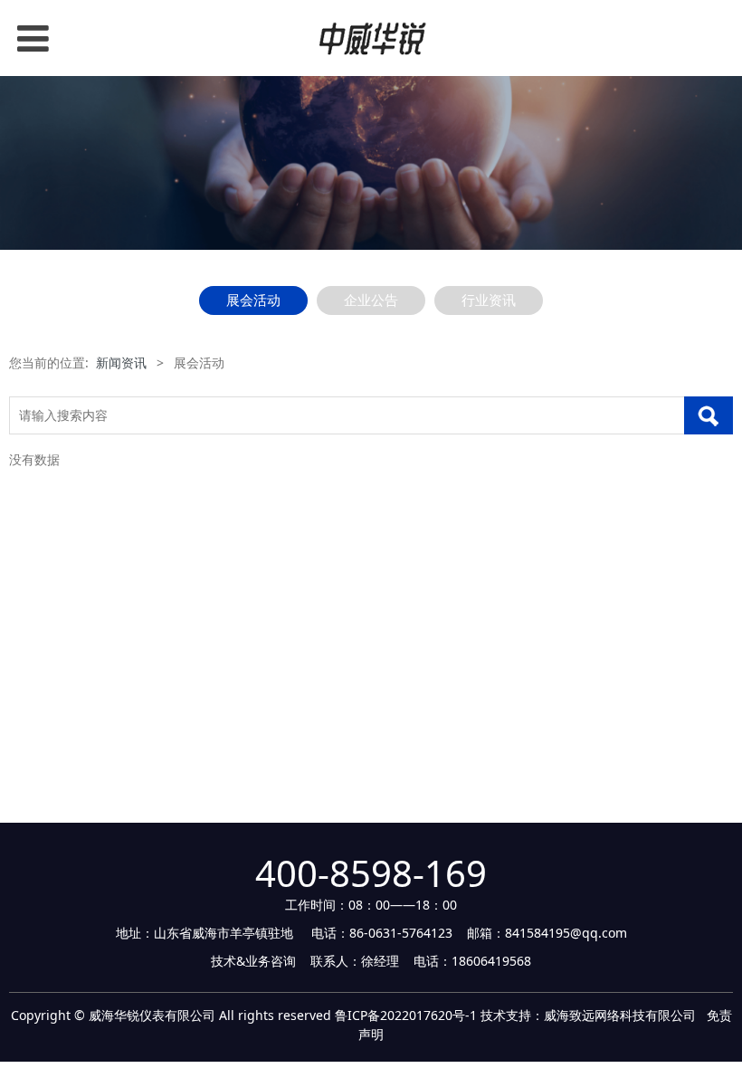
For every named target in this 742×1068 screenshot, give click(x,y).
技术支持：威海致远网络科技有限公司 (588, 1015)
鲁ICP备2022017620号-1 (406, 1015)
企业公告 (371, 300)
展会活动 (253, 300)
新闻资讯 (121, 362)
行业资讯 (488, 300)
